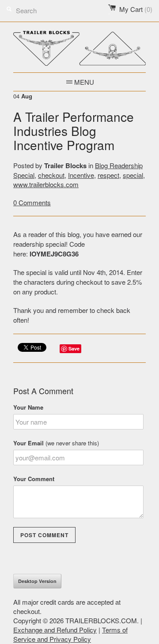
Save (74, 348)
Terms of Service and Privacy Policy (70, 634)
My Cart (135, 9)
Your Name (28, 407)
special (133, 175)
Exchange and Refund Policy (55, 629)
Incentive (81, 175)
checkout (51, 175)
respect (108, 175)
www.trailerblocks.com (46, 184)
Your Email (56, 443)
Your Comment (33, 479)
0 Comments (32, 202)
